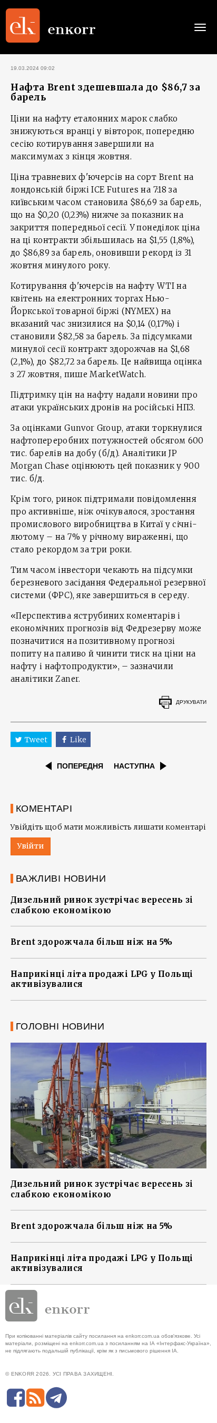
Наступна (134, 766)
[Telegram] (56, 1397)
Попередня (80, 766)
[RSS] (35, 1397)
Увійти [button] (30, 846)
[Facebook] (16, 1397)
